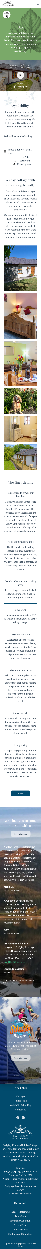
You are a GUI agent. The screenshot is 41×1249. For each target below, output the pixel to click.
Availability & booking (20, 1105)
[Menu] (38, 4)
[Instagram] (23, 1117)
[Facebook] (17, 1117)
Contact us (20, 1109)
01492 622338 (25, 1175)
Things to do (20, 1100)
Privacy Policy (21, 1225)
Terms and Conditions (20, 1220)
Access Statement (20, 1211)
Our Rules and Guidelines (20, 1233)
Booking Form (20, 1229)
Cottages (20, 1096)
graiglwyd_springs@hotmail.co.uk (21, 1171)
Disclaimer (20, 1216)
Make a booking (20, 834)
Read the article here (14, 961)
